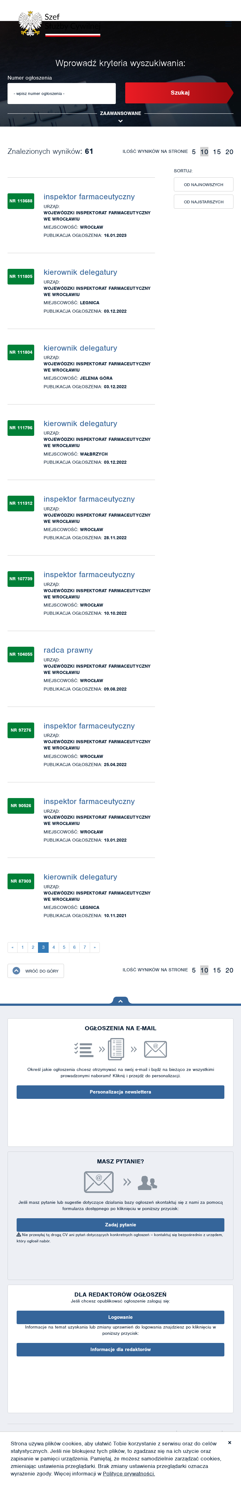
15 (217, 151)
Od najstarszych (204, 202)
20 (229, 151)
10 (204, 151)
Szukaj (180, 93)
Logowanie (120, 1317)
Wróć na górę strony (120, 1000)
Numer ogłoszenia (30, 77)
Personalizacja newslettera (120, 1092)
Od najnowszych (203, 184)
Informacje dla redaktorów (120, 1349)
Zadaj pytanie (120, 1225)
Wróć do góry (41, 971)
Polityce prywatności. (129, 1473)
